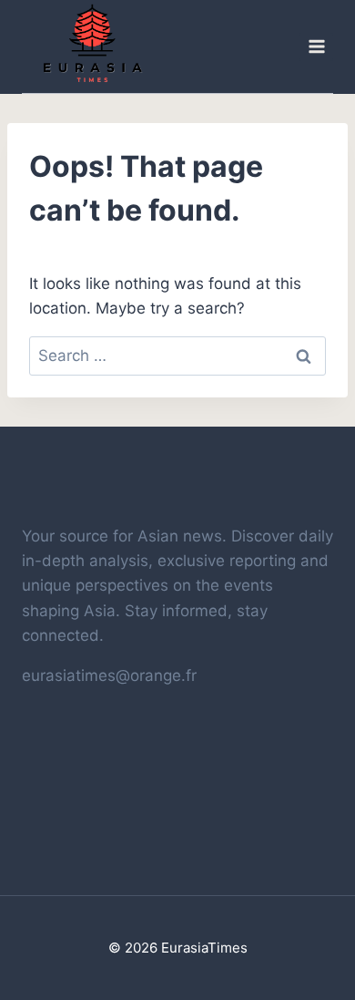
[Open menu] (316, 47)
